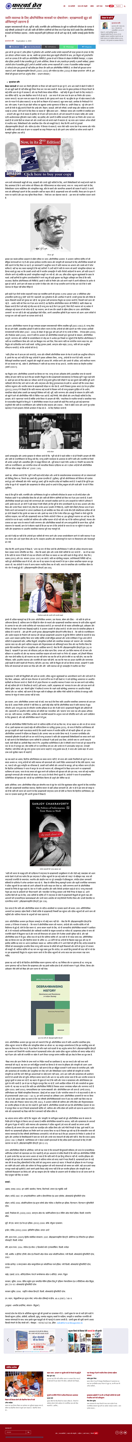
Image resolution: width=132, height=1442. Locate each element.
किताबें (106, 6)
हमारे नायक (99, 6)
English (118, 6)
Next (64, 1340)
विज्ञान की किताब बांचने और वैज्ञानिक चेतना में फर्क (20, 1399)
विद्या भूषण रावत (51, 1376)
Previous (6, 1340)
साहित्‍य (92, 6)
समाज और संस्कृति (82, 6)
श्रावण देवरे (50, 1398)
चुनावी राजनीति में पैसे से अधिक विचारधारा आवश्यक (62, 1395)
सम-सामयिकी (71, 6)
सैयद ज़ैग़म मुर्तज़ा (91, 1401)
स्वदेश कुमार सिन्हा (91, 1378)
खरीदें (111, 6)
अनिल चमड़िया (9, 1403)
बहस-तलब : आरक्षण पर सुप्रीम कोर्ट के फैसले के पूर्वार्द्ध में (64, 1373)
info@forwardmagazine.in (70, 1322)
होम (64, 6)
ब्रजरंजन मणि (9, 41)
